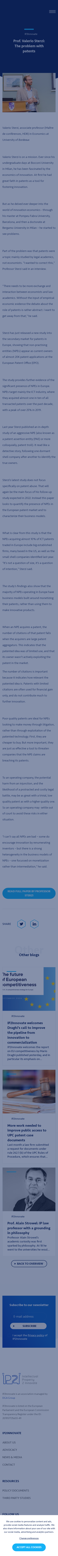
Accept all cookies (29, 1547)
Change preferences (29, 1538)
